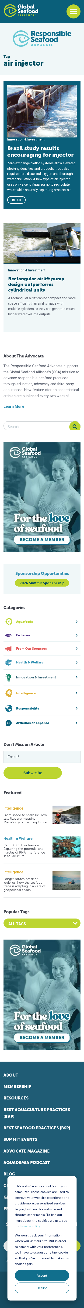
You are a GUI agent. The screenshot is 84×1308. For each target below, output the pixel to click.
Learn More (14, 406)
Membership (17, 1086)
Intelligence (13, 808)
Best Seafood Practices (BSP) (37, 1128)
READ (16, 199)
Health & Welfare (18, 838)
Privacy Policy (30, 1226)
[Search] (74, 426)
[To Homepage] (21, 10)
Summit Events (20, 1139)
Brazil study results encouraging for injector (40, 151)
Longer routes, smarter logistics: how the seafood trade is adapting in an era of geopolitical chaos (24, 884)
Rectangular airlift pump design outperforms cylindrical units (36, 284)
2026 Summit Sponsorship (42, 582)
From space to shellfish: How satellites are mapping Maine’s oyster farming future (25, 818)
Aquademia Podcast (27, 1162)
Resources (16, 1098)
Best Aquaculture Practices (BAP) (37, 1113)
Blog (9, 1174)
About (11, 1075)
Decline (42, 1288)
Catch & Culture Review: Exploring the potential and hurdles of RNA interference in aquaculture (24, 850)
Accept (42, 1275)
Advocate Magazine (27, 1151)
